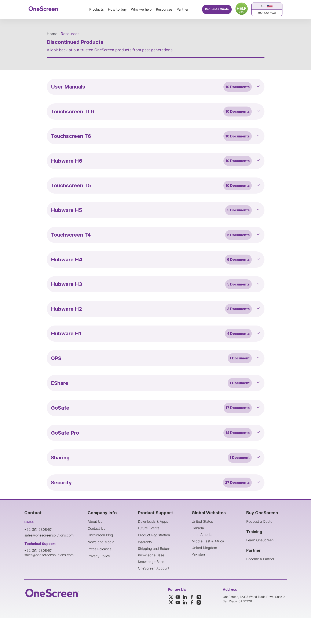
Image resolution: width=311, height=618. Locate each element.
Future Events (148, 528)
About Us (95, 521)
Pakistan (198, 554)
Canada (198, 528)
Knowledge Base (151, 555)
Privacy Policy (99, 556)
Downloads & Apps (153, 521)
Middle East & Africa (208, 541)
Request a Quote (217, 9)
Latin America (202, 534)
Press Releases (99, 549)
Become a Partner (260, 559)
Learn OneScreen (260, 540)
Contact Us (96, 528)
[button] (155, 87)
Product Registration (154, 535)
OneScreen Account (153, 568)
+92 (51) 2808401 (38, 529)
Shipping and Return (154, 548)
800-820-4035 (267, 12)
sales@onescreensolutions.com (49, 535)
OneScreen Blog (100, 535)
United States (202, 521)
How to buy (117, 9)
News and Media (101, 542)
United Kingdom (204, 548)
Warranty (145, 542)
